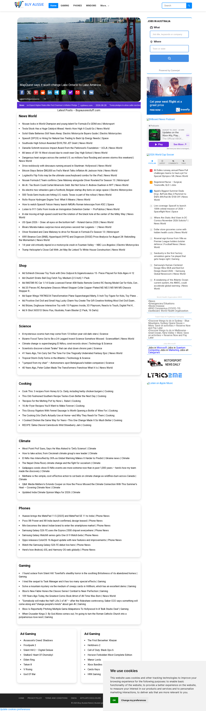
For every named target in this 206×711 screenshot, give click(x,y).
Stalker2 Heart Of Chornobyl (38, 654)
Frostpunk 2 (30, 645)
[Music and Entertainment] (165, 377)
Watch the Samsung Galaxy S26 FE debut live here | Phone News (56, 544)
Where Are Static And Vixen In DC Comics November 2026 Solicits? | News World (171, 220)
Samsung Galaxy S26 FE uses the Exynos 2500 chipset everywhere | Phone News (65, 530)
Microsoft (162, 347)
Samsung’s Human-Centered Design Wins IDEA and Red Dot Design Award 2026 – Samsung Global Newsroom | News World (169, 269)
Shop (23, 266)
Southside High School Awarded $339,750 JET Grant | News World (57, 143)
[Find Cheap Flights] (169, 113)
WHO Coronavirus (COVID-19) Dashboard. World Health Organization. (168, 309)
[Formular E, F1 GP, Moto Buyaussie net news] (166, 366)
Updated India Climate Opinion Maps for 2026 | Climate (51, 492)
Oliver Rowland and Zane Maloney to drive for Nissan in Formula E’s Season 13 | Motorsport (70, 232)
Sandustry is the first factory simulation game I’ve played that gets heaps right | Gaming (170, 256)
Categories (154, 352)
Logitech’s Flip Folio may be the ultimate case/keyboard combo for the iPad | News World (69, 175)
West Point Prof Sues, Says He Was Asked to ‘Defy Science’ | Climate (59, 448)
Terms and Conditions (56, 698)
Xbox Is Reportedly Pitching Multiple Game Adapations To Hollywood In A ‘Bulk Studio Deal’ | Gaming (75, 609)
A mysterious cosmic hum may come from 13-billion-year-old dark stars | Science (65, 333)
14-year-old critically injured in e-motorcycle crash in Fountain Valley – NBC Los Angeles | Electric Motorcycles (80, 244)
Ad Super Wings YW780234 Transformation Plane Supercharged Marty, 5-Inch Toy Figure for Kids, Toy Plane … (80, 295)
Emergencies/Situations (161, 303)
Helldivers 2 (94, 645)
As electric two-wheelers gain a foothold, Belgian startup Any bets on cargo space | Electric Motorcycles (77, 190)
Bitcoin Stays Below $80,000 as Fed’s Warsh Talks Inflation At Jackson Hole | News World (69, 170)
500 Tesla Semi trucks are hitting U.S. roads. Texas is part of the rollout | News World (66, 194)
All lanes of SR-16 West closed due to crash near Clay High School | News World (64, 152)
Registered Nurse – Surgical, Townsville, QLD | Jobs (168, 183)
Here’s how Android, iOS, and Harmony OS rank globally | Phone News (58, 549)
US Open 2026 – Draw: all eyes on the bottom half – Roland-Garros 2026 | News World (67, 222)
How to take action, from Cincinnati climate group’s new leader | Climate (59, 453)
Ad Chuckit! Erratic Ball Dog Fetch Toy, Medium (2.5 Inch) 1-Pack (56, 278)
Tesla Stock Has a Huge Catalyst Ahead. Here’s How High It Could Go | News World (65, 128)
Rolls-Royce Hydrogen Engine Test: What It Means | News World (56, 199)
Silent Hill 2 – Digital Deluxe (38, 650)
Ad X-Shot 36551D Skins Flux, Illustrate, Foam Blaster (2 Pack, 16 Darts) (60, 310)
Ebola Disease (156, 306)
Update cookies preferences (15, 709)
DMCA (74, 698)
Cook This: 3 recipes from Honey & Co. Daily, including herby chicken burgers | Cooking (67, 391)
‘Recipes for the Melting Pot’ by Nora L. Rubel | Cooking (51, 401)
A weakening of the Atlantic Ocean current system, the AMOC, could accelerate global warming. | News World (171, 284)
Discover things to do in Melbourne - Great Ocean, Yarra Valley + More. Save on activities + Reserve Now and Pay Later (168, 334)
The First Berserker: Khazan (102, 640)
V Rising (28, 669)
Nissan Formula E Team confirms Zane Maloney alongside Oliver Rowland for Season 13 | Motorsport (75, 180)
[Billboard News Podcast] (161, 119)
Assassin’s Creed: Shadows (38, 640)
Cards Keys (94, 669)
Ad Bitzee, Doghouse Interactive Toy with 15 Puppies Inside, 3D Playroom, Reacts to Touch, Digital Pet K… (78, 305)
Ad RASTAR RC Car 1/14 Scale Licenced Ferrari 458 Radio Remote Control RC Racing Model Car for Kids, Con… (80, 282)
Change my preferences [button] (133, 700)
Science (25, 326)
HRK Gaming (94, 674)
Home (21, 698)
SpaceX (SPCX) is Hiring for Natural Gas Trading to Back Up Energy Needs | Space (65, 138)
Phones (24, 508)
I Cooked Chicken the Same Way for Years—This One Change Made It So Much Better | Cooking (72, 420)
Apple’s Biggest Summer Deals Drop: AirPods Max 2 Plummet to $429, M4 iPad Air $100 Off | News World (171, 195)
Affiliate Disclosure (90, 698)
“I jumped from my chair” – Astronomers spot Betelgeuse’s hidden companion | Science (68, 362)
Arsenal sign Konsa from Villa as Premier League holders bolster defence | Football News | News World (170, 243)
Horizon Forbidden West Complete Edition (110, 654)
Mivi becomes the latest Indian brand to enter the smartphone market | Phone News (66, 525)
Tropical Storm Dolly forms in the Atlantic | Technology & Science (56, 358)
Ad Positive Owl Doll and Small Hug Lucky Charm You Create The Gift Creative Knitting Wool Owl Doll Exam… (79, 300)
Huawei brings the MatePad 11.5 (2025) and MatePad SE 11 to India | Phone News (65, 515)
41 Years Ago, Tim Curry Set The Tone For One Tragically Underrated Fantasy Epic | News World (72, 353)
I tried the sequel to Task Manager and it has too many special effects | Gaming (64, 581)
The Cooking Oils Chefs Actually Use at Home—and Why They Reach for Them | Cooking (68, 415)
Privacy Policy (35, 698)
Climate (24, 441)
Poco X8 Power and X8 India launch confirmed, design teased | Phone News (62, 520)
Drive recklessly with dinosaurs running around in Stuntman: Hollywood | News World (66, 165)
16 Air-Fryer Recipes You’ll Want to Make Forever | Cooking (53, 405)
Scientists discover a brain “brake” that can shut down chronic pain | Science (62, 348)
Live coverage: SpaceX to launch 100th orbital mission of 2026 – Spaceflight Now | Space (170, 208)
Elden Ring (29, 659)
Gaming (24, 566)
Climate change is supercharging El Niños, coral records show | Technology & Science (67, 343)
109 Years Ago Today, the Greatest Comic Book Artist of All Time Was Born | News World (69, 596)
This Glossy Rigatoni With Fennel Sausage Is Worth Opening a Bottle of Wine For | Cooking (70, 410)
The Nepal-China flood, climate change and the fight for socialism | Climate (61, 463)
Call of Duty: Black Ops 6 (101, 650)
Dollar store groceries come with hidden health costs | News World (170, 231)
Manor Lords (94, 659)
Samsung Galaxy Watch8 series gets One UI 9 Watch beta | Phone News (60, 535)
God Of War (30, 674)
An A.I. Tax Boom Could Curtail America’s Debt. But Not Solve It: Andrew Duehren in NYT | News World (75, 185)
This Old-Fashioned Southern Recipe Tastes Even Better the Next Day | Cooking (64, 396)
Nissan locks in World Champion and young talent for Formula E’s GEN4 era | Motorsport (68, 123)
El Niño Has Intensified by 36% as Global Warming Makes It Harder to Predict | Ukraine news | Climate (76, 458)
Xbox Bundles (95, 664)
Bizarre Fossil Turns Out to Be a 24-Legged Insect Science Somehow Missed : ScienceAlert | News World (78, 338)
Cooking (25, 383)
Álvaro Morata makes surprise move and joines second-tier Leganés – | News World (66, 227)
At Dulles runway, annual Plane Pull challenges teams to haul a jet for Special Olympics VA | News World (171, 173)
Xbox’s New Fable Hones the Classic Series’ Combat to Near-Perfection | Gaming (65, 591)
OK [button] (114, 700)
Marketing (174, 350)
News (152, 301)
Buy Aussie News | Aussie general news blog (97, 703)
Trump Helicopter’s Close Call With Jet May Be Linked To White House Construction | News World (73, 249)
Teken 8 (28, 664)
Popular (152, 163)
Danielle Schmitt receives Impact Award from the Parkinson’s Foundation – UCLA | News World (72, 148)
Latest (162, 163)
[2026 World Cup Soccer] (160, 154)
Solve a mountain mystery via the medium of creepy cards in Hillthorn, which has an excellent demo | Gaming (79, 586)
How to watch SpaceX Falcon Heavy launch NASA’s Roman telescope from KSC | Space (68, 204)
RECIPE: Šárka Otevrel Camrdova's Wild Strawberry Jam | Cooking (56, 425)
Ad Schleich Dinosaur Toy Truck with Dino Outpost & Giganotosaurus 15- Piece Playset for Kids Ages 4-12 (78, 273)
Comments (173, 163)
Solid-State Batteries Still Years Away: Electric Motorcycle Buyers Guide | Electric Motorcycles (72, 133)
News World (28, 116)
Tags (183, 163)
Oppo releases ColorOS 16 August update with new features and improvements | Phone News (72, 540)
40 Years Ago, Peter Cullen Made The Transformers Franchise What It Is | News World (67, 367)
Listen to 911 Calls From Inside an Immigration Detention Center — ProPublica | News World (70, 209)
